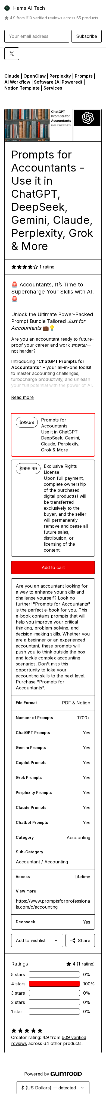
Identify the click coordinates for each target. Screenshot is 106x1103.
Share (84, 940)
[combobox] (37, 940)
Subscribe (86, 36)
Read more (22, 397)
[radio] (53, 434)
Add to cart (53, 567)
